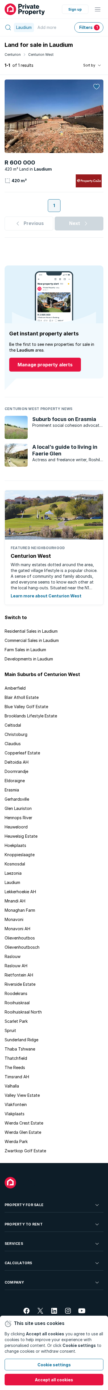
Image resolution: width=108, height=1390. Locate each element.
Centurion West (41, 54)
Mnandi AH (15, 900)
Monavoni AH (17, 928)
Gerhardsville (17, 799)
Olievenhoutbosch (22, 947)
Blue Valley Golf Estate (26, 706)
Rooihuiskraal (17, 1002)
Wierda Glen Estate (23, 1132)
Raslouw (12, 956)
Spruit (10, 1030)
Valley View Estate (22, 1095)
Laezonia (13, 873)
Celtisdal (13, 725)
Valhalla (12, 1085)
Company (14, 1282)
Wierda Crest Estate (24, 1123)
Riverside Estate (20, 984)
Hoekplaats (15, 845)
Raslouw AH (16, 965)
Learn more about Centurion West (46, 595)
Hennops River (18, 817)
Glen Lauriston (18, 808)
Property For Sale (24, 1205)
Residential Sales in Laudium (31, 631)
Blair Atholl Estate (22, 697)
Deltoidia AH (17, 762)
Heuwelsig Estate (21, 836)
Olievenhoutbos (20, 937)
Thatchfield (16, 1058)
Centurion (13, 54)
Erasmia (12, 789)
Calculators (18, 1263)
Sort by (89, 65)
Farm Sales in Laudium (25, 649)
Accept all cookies (54, 1379)
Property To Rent (24, 1224)
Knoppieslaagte (20, 854)
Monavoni (14, 919)
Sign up (75, 9)
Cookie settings (54, 1364)
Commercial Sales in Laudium (32, 640)
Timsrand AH (17, 1076)
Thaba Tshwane (20, 1048)
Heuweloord (16, 826)
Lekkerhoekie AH (20, 891)
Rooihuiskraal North (23, 1011)
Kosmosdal (15, 863)
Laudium (12, 882)
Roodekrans (16, 993)
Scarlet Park (16, 1021)
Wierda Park (16, 1141)
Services (14, 1243)
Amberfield (15, 688)
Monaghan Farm (20, 910)
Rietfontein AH (19, 974)
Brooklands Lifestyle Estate (31, 715)
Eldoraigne (15, 780)
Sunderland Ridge (21, 1039)
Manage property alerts (45, 365)
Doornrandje (16, 771)
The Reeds (15, 1067)
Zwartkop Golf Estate (25, 1150)
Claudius (13, 743)
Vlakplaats (14, 1113)
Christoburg (16, 734)
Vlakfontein (16, 1104)
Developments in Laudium (29, 658)
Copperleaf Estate (22, 752)
